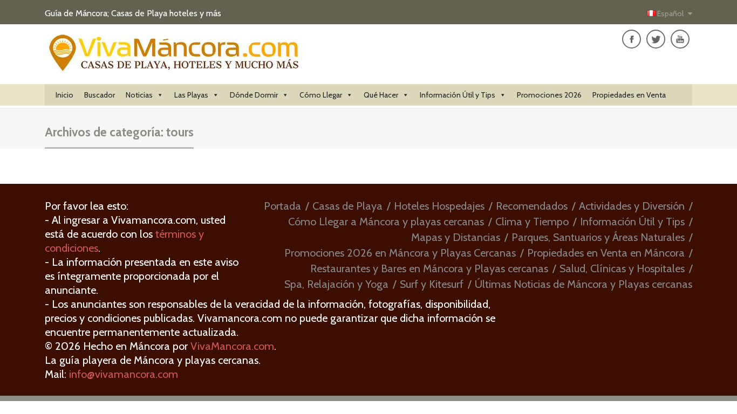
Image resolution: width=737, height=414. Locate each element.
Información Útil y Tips (457, 95)
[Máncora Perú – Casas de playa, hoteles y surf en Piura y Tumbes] (174, 65)
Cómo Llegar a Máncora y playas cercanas (386, 221)
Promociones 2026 (549, 95)
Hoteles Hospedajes (439, 205)
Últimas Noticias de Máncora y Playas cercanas (583, 284)
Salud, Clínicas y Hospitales (622, 268)
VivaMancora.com (232, 346)
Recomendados (532, 205)
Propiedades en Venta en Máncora (606, 252)
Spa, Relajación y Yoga (336, 284)
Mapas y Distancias (455, 237)
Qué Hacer (381, 95)
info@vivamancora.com (123, 374)
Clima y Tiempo (532, 221)
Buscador (99, 95)
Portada (282, 205)
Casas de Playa (347, 205)
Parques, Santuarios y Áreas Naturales (598, 237)
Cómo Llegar (320, 95)
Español (670, 13)
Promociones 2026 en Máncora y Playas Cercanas (400, 252)
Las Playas (191, 95)
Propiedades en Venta (629, 95)
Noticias (139, 95)
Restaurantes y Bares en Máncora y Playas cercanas (429, 268)
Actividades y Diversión (632, 205)
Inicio (64, 95)
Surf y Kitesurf (431, 284)
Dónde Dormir (254, 95)
